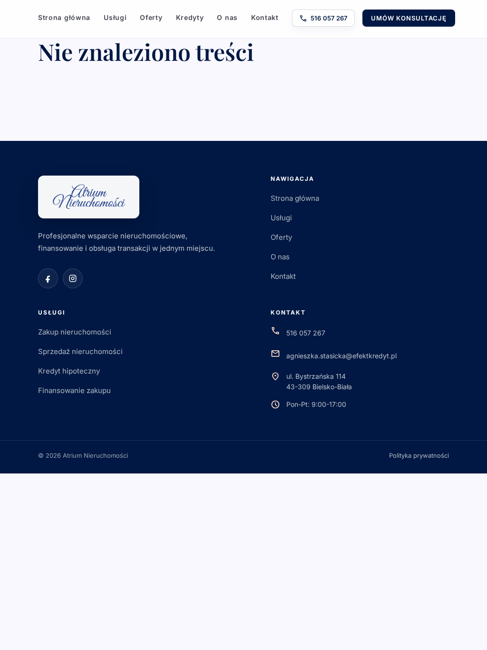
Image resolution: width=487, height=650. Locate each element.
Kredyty (190, 17)
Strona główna (64, 17)
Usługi (115, 17)
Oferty (151, 17)
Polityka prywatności (419, 455)
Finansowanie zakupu (74, 390)
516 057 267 (323, 18)
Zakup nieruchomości (74, 331)
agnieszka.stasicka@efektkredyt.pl (341, 356)
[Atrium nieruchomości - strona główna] (88, 197)
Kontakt (265, 17)
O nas (227, 17)
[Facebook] (48, 278)
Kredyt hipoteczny (69, 370)
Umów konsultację (409, 18)
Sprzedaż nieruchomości (80, 351)
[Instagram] (73, 278)
